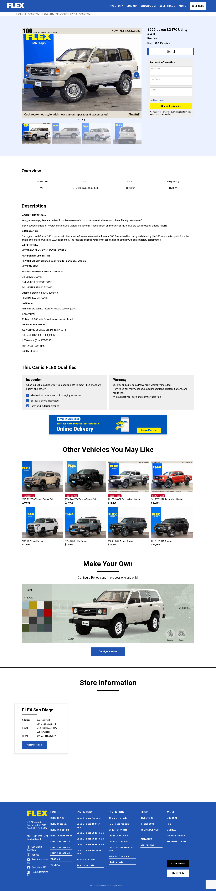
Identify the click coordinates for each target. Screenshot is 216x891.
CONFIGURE (197, 6)
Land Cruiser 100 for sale (88, 825)
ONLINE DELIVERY (150, 829)
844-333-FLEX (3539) (46, 735)
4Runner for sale (118, 818)
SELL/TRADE (167, 6)
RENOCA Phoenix (59, 829)
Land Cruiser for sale (89, 818)
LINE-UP (132, 6)
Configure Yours (108, 651)
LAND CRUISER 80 (60, 847)
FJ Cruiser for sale (119, 824)
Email (154, 89)
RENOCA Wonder (59, 824)
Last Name (156, 79)
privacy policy (165, 114)
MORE (182, 6)
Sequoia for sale (118, 829)
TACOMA (55, 859)
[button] (136, 75)
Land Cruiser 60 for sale (90, 844)
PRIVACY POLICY (176, 835)
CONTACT (172, 829)
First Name (156, 68)
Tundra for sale (85, 865)
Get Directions (34, 744)
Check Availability (171, 106)
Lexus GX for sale (118, 841)
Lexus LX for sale (118, 835)
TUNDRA (55, 865)
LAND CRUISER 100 (60, 841)
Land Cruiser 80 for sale (90, 833)
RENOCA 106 (57, 818)
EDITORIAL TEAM (176, 841)
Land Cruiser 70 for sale (90, 838)
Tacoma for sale (86, 859)
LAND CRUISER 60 (60, 853)
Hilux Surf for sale (119, 856)
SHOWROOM (148, 6)
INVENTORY (116, 6)
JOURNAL (172, 818)
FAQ (169, 824)
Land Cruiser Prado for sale (90, 852)
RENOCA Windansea (61, 835)
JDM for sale (116, 862)
